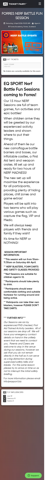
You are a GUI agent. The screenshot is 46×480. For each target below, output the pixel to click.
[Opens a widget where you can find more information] (33, 476)
